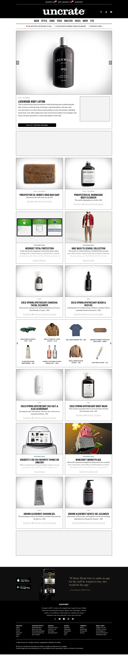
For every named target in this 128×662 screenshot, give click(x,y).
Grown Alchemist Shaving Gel (39, 513)
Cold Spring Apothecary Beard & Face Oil (88, 304)
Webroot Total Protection (39, 248)
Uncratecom (51, 2)
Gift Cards (36, 634)
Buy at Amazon (39, 472)
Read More (31, 201)
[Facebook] (64, 619)
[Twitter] (55, 619)
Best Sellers (37, 629)
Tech (59, 20)
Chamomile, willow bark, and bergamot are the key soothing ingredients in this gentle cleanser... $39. (88, 517)
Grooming (26, 98)
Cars (52, 20)
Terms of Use (101, 627)
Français (67, 629)
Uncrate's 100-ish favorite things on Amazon (39, 461)
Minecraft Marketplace (88, 459)
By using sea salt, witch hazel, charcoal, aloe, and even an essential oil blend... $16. (39, 412)
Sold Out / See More (45, 201)
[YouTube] (59, 619)
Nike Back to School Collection (88, 248)
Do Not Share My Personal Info (102, 633)
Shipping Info (53, 633)
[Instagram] (68, 619)
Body (85, 20)
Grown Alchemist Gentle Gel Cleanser (88, 513)
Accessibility (101, 631)
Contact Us (52, 629)
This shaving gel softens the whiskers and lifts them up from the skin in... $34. (39, 517)
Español (67, 627)
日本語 (66, 633)
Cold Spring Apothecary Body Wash (88, 406)
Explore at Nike (88, 260)
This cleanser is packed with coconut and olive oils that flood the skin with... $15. (88, 410)
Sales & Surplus (38, 633)
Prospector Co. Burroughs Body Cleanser (88, 196)
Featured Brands (38, 631)
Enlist (82, 633)
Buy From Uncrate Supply (93, 204)
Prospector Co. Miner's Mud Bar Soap (40, 194)
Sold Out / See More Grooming (45, 314)
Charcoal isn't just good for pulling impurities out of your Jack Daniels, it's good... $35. (39, 309)
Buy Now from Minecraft (88, 472)
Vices (78, 20)
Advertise (83, 629)
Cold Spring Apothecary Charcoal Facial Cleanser (39, 304)
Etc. (17, 636)
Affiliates (83, 631)
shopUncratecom (65, 2)
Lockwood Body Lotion (31, 101)
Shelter (68, 20)
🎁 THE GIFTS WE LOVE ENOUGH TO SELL (39, 26)
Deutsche (67, 631)
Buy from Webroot (39, 260)
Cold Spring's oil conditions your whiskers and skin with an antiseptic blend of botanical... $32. (88, 309)
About (82, 627)
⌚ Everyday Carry (95, 26)
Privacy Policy (101, 629)
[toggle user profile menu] (106, 12)
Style (44, 20)
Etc (92, 20)
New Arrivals (37, 627)
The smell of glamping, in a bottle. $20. (88, 200)
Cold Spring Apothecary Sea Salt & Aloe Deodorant (39, 407)
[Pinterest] (73, 619)
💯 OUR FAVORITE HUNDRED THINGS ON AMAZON (70, 26)
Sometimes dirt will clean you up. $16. (39, 197)
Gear (36, 20)
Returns (51, 631)
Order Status (53, 627)
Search (101, 12)
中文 (65, 634)
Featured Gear (39, 245)
